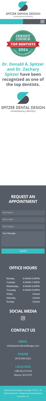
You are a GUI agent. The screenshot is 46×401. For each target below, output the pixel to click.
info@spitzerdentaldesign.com (23, 345)
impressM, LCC (23, 396)
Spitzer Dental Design (13, 390)
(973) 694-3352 (23, 358)
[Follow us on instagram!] (23, 318)
